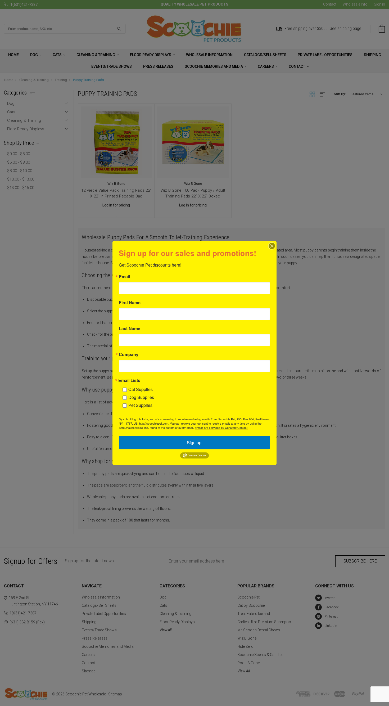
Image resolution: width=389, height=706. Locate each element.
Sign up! (194, 442)
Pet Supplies (140, 405)
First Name (130, 302)
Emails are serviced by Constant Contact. (221, 427)
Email (124, 277)
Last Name (129, 328)
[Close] (272, 246)
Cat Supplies (140, 389)
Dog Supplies (141, 397)
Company (128, 354)
